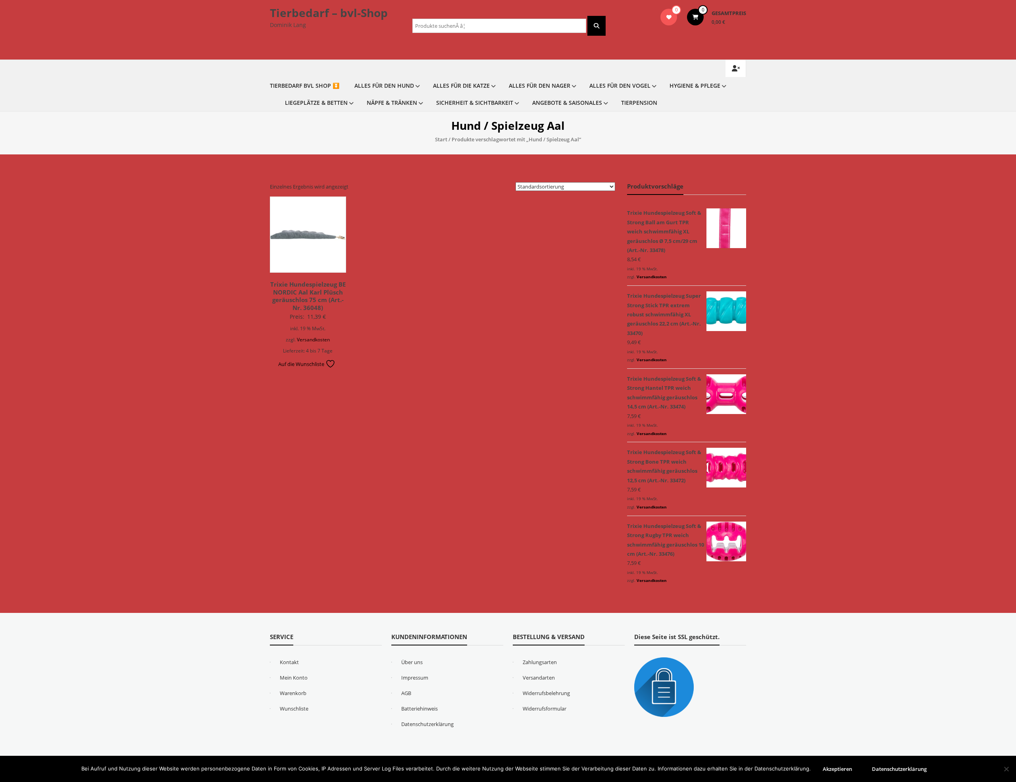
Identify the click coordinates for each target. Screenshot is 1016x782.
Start (441, 139)
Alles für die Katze (461, 85)
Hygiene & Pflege (695, 85)
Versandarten (539, 677)
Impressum (414, 677)
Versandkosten (313, 339)
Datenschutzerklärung (427, 724)
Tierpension (639, 102)
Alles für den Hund (384, 85)
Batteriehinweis (419, 708)
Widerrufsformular (544, 708)
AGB (406, 693)
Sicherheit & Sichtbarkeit (474, 102)
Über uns (412, 662)
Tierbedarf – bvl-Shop (329, 12)
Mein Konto (294, 677)
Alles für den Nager (539, 85)
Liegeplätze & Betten (316, 102)
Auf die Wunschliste (301, 364)
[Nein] (1006, 769)
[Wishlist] (669, 17)
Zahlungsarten (540, 662)
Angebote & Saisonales (567, 102)
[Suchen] (596, 26)
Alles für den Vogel (619, 85)
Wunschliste (294, 708)
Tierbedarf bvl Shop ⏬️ (304, 85)
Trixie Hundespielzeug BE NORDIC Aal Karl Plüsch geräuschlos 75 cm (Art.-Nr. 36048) (308, 296)
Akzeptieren (837, 768)
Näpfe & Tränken (392, 102)
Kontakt (289, 662)
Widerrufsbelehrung (546, 693)
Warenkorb (293, 693)
